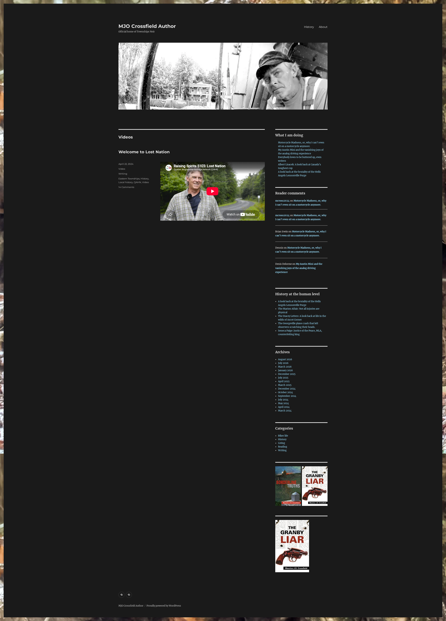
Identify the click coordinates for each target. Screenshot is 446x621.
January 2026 (285, 370)
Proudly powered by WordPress (164, 605)
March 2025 (284, 385)
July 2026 (283, 363)
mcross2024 (282, 200)
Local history (125, 182)
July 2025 (283, 377)
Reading (282, 446)
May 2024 (283, 403)
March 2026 (285, 366)
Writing (122, 173)
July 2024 (283, 399)
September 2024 (287, 396)
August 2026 (285, 359)
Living (281, 443)
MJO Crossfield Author (147, 26)
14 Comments (126, 187)
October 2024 (285, 392)
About (323, 27)
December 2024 (286, 388)
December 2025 (286, 374)
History (309, 27)
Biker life (283, 435)
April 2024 (284, 407)
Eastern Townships (129, 178)
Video (121, 168)
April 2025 (284, 381)
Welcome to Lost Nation (144, 151)
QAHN (137, 182)
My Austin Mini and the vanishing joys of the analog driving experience (298, 268)
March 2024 (284, 410)
